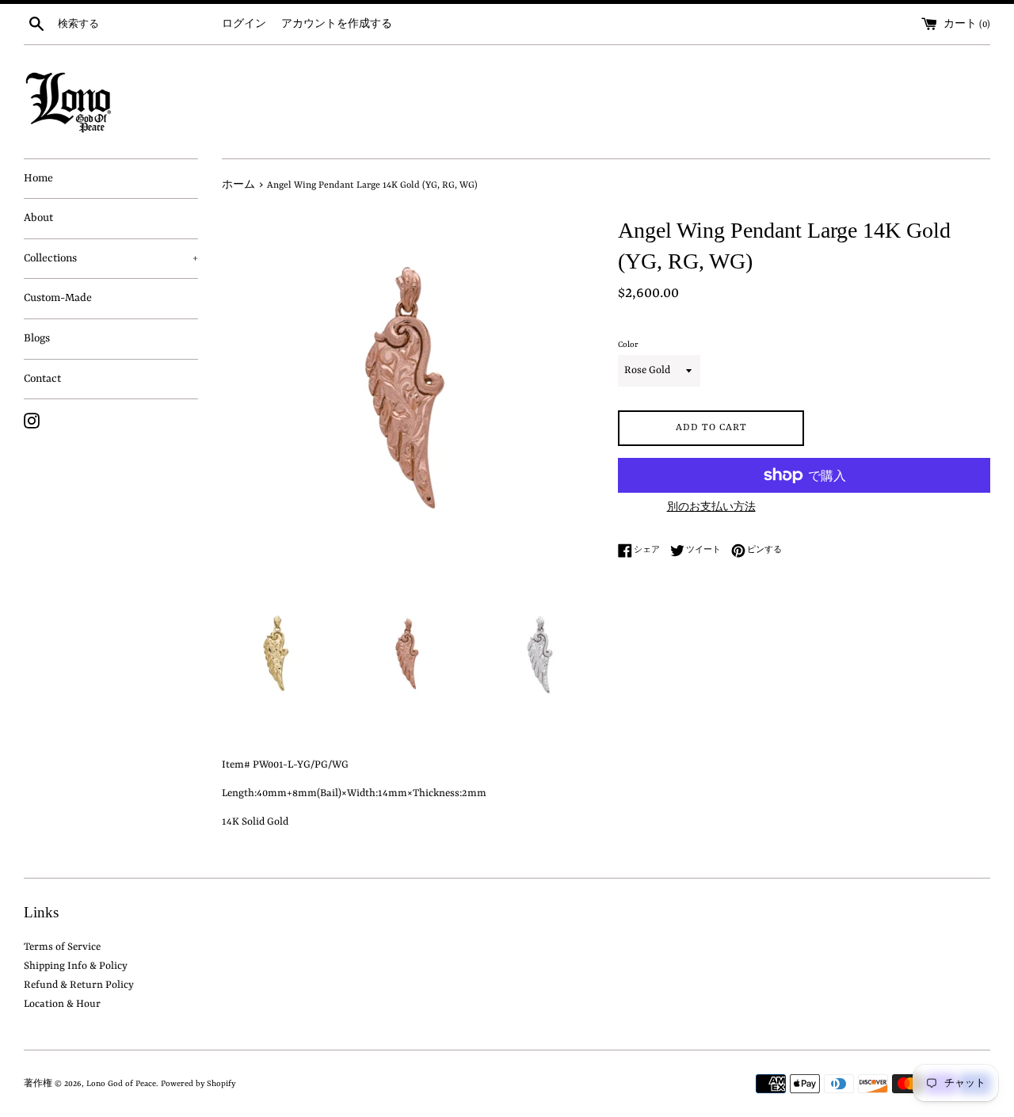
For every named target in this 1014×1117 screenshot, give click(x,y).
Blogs (37, 338)
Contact (42, 378)
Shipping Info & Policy (76, 966)
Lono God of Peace (121, 1083)
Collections (111, 258)
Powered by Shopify (198, 1083)
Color (628, 344)
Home (38, 178)
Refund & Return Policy (79, 985)
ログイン (244, 24)
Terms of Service (62, 947)
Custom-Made (58, 298)
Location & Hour (62, 1004)
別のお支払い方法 (711, 507)
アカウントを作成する (336, 24)
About (38, 218)
